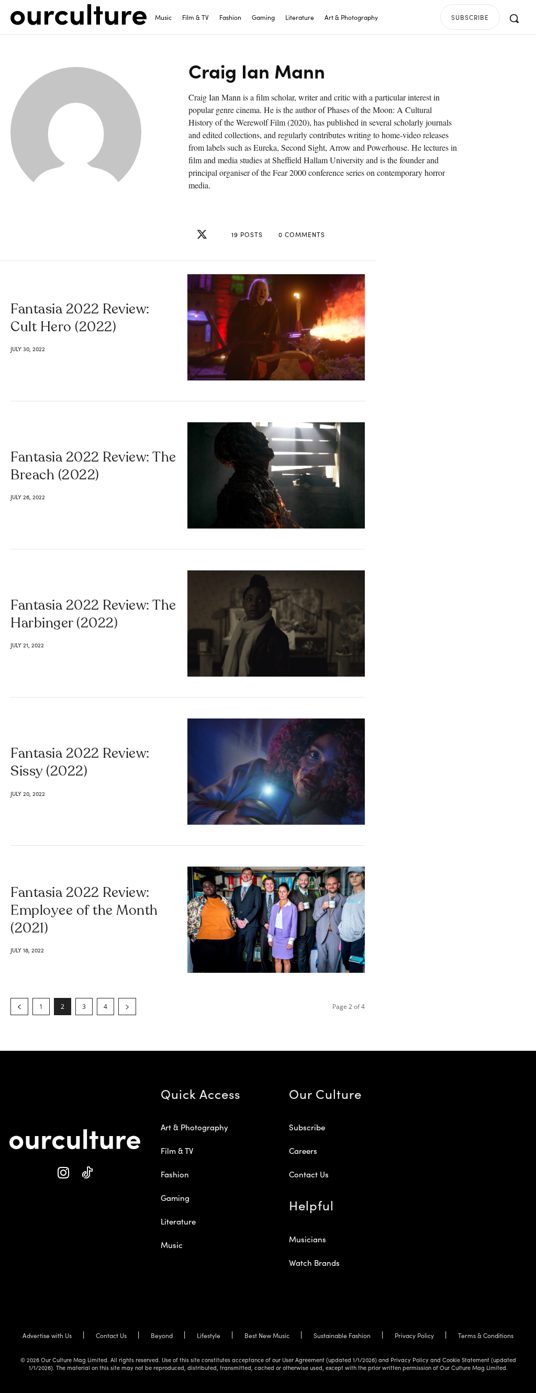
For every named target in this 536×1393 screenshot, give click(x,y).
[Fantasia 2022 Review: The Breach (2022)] (275, 475)
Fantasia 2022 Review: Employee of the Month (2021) (84, 911)
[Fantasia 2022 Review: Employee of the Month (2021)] (275, 920)
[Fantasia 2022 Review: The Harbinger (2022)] (275, 623)
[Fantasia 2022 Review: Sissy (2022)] (275, 771)
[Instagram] (63, 1173)
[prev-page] (19, 1006)
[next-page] (127, 1006)
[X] (202, 235)
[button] (514, 18)
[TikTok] (86, 1173)
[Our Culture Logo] (78, 14)
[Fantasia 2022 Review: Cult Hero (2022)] (275, 327)
